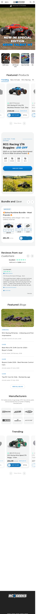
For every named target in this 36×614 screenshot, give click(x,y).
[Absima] (17, 420)
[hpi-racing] (6, 420)
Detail (26, 115)
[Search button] (31, 2)
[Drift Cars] (5, 60)
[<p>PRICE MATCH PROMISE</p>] (18, 6)
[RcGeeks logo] (17, 596)
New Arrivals (15, 80)
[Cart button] (34, 2)
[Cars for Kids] (25, 60)
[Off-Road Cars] (15, 60)
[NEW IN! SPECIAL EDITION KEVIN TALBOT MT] (17, 28)
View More (17, 123)
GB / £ (6, 2)
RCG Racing (26, 80)
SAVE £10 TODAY (17, 168)
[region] (17, 281)
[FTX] (29, 411)
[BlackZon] (17, 411)
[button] (3, 46)
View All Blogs (17, 386)
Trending (5, 80)
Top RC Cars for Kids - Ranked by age (16, 377)
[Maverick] (29, 420)
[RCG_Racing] (6, 411)
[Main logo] (18, 2)
